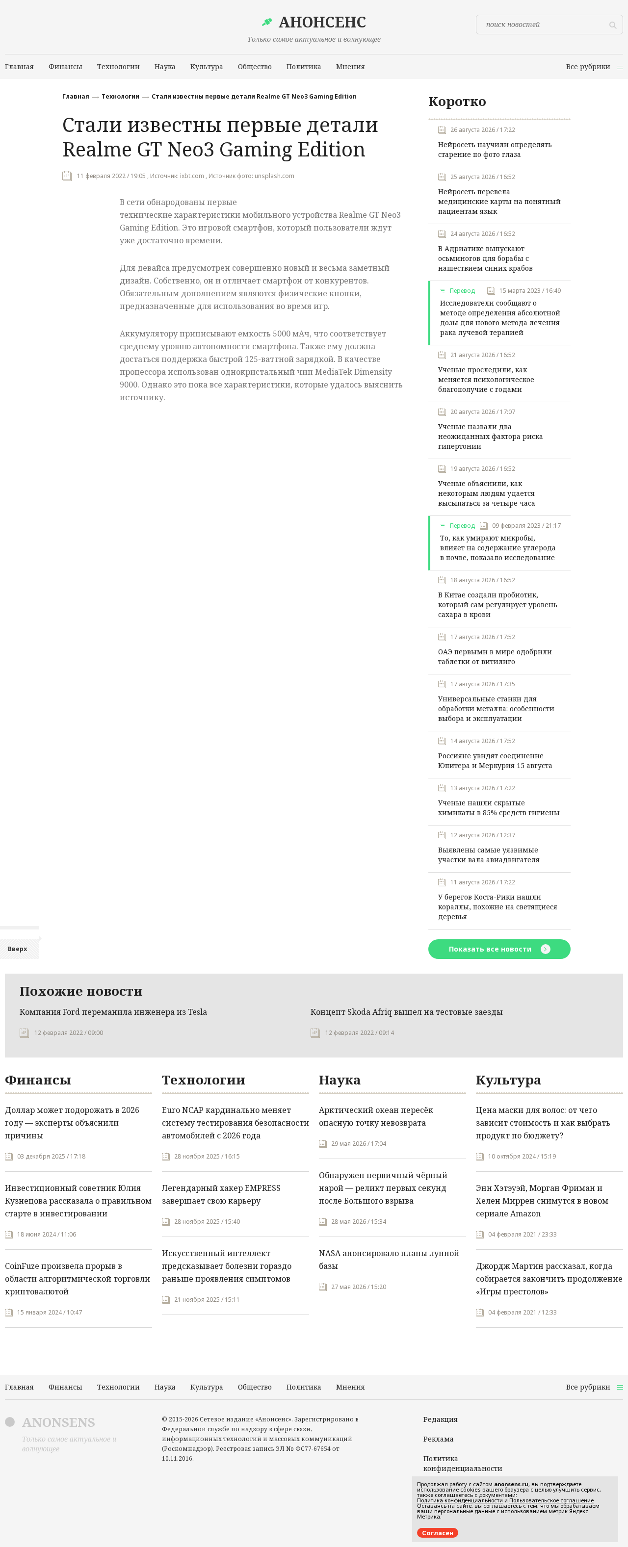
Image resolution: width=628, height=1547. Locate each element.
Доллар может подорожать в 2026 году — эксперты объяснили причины (72, 1123)
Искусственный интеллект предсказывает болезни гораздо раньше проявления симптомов (226, 1266)
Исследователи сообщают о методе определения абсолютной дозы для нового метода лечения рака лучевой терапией (500, 317)
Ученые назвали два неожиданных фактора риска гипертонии (490, 436)
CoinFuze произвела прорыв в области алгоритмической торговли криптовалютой (77, 1279)
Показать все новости (491, 949)
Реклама (438, 1439)
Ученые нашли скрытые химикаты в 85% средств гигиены (499, 807)
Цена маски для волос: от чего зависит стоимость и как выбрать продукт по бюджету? (543, 1123)
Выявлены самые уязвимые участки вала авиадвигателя (489, 854)
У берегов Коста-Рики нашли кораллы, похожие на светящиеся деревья (497, 906)
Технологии (120, 96)
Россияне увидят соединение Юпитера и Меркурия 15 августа (495, 760)
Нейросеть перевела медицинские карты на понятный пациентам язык (499, 201)
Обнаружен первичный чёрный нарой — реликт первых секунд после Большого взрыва (383, 1188)
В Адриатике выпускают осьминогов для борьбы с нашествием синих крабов (485, 258)
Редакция (440, 1419)
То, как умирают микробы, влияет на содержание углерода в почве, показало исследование (498, 547)
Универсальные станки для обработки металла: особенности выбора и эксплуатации (496, 708)
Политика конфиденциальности (462, 1463)
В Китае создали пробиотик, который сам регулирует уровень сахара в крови (497, 604)
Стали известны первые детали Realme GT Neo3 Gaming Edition (254, 96)
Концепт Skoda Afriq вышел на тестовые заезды (407, 1011)
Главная (75, 96)
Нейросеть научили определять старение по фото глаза (495, 149)
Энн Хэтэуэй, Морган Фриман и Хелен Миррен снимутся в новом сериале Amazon (542, 1201)
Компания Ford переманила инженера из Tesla (113, 1011)
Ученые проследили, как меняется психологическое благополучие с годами (486, 379)
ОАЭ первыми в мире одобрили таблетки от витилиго (495, 656)
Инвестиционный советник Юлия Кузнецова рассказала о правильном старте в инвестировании (78, 1201)
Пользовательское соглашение (551, 1500)
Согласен (437, 1532)
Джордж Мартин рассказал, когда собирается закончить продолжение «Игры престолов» (549, 1279)
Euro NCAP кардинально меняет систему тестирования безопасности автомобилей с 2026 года (235, 1123)
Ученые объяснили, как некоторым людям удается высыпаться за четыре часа (486, 493)
